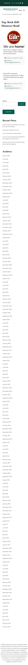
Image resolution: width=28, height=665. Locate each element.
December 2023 (7, 265)
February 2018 (7, 500)
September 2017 (7, 517)
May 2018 (5, 490)
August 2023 (6, 278)
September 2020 (7, 398)
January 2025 (7, 220)
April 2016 (5, 575)
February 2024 (7, 258)
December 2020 (7, 388)
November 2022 (7, 309)
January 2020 (7, 425)
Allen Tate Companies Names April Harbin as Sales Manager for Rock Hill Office (13, 52)
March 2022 (6, 336)
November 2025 (7, 186)
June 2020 (6, 408)
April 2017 (5, 534)
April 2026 (5, 169)
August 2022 (6, 319)
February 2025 (7, 217)
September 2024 (7, 234)
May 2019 (5, 453)
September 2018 (7, 476)
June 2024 (6, 244)
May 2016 (5, 572)
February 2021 (7, 381)
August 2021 (6, 360)
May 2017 (5, 531)
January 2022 (7, 343)
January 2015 (6, 627)
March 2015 (6, 620)
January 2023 (7, 302)
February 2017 (7, 541)
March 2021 (6, 377)
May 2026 (5, 166)
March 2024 (6, 255)
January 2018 (6, 504)
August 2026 (6, 156)
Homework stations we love (11, 130)
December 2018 (7, 466)
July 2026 (5, 159)
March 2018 (6, 497)
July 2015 (5, 606)
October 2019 (6, 435)
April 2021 (5, 374)
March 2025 (6, 214)
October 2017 (6, 514)
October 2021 (6, 354)
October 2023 (7, 272)
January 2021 (6, 384)
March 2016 (6, 579)
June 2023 (6, 285)
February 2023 (7, 299)
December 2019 (7, 429)
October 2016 (6, 555)
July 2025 (5, 200)
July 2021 (5, 364)
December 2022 (7, 306)
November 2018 (7, 470)
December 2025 (7, 183)
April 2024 (5, 251)
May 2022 (5, 330)
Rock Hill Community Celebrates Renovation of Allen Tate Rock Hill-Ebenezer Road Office (13, 76)
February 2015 (7, 623)
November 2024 (7, 227)
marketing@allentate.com (12, 62)
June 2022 (6, 326)
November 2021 (7, 350)
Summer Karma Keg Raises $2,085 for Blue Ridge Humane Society (14, 138)
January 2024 (7, 261)
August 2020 (6, 401)
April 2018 (5, 493)
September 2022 (7, 316)
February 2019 (7, 459)
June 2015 (5, 610)
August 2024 (6, 237)
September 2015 (7, 599)
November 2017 (7, 511)
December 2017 (7, 507)
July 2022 (5, 323)
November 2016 (7, 551)
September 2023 (7, 275)
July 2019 (5, 446)
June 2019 (5, 449)
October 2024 (7, 231)
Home (4, 14)
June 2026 (6, 162)
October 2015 (6, 596)
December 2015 (7, 589)
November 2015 (7, 592)
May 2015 (5, 613)
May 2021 (5, 371)
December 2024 (7, 224)
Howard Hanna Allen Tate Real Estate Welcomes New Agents (13, 143)
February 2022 (7, 340)
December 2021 (7, 347)
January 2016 (6, 586)
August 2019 (6, 442)
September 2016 (7, 558)
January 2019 (6, 463)
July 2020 (5, 405)
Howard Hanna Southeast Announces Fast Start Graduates (14, 126)
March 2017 (6, 538)
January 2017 (6, 545)
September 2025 (7, 193)
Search (5, 101)
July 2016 (5, 565)
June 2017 (5, 528)
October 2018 (6, 473)
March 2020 (6, 418)
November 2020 (7, 391)
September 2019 (7, 439)
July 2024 (5, 241)
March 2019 (6, 456)
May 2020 (5, 412)
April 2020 (5, 415)
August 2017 (6, 521)
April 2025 (5, 210)
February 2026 (7, 176)
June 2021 (5, 367)
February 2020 (7, 422)
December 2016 (7, 548)
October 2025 (7, 190)
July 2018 (5, 483)
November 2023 (7, 268)
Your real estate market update (12, 133)
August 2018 (6, 480)
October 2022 (6, 313)
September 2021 (7, 357)
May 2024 (5, 248)
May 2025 (5, 207)
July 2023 (5, 282)
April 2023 (5, 292)
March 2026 (6, 173)
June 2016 (5, 569)
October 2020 (7, 394)
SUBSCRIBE (8, 112)
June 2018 (5, 487)
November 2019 (7, 432)
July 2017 (5, 524)
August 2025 (6, 197)
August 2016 (6, 562)
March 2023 (6, 296)
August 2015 (6, 603)
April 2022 (5, 333)
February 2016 (7, 582)
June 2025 (6, 203)
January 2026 (7, 179)
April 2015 (5, 616)
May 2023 (5, 289)
